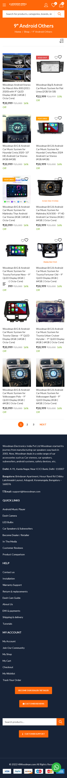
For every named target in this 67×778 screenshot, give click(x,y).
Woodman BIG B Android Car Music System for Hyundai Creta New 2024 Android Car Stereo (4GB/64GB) (49, 152)
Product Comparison (14, 554)
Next (43, 424)
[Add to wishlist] (25, 57)
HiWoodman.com (27, 764)
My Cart (7, 660)
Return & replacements (15, 591)
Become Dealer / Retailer (16, 535)
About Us (8, 604)
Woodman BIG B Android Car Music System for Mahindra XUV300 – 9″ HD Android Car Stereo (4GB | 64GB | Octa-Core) (50, 213)
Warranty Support (12, 584)
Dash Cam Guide (11, 597)
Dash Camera (10, 515)
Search (59, 14)
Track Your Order (12, 680)
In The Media (10, 541)
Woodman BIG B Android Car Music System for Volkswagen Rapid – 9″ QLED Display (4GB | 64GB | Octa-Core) (49, 396)
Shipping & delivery (13, 617)
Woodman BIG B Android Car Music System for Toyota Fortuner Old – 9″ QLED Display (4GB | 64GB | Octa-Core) (49, 274)
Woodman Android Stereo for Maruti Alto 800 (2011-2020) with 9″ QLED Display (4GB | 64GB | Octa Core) (17, 91)
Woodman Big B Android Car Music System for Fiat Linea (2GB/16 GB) (49, 88)
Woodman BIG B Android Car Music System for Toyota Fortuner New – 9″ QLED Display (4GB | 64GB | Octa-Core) (16, 274)
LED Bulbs (8, 522)
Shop (27, 31)
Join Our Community (14, 647)
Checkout (8, 667)
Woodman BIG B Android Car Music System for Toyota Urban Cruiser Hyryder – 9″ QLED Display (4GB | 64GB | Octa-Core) (50, 335)
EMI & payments (11, 610)
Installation (9, 578)
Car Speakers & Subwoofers (18, 528)
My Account (9, 641)
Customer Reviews (13, 547)
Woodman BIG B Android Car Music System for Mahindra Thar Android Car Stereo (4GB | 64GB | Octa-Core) (16, 213)
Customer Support (35, 734)
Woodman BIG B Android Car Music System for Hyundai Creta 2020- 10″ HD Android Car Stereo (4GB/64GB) (16, 152)
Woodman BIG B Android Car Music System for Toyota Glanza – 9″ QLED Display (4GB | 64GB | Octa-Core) (16, 335)
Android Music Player (14, 509)
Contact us (9, 572)
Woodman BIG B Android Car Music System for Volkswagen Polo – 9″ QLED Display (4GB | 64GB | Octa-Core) (16, 396)
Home (18, 31)
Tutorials (7, 623)
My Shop (7, 654)
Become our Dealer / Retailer (33, 690)
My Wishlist (9, 673)
